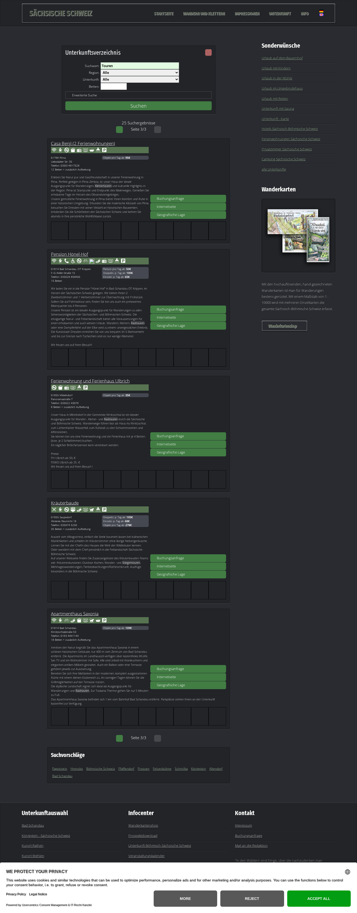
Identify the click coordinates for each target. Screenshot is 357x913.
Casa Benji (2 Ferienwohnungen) (83, 143)
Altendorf (216, 768)
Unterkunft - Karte (275, 118)
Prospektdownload (142, 835)
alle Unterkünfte (274, 169)
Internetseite (166, 206)
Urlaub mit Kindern (276, 68)
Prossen (143, 768)
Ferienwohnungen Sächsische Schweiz (291, 138)
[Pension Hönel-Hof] (188, 279)
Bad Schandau (62, 776)
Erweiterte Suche (84, 95)
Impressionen (247, 13)
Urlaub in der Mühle (277, 78)
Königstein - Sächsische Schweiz (46, 835)
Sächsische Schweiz (60, 13)
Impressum (243, 825)
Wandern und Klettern (204, 13)
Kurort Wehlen (33, 855)
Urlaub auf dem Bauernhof (282, 58)
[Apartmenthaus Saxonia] (188, 638)
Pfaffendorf (126, 768)
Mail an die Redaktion (251, 845)
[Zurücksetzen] (208, 52)
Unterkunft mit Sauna (278, 108)
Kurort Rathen (32, 845)
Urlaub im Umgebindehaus (282, 88)
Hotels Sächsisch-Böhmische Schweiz (290, 128)
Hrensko (77, 768)
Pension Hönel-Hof (69, 254)
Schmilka (181, 768)
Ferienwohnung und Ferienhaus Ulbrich (90, 381)
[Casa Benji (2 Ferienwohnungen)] (188, 168)
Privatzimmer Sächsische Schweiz (287, 149)
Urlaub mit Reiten (275, 98)
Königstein (198, 768)
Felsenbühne (162, 768)
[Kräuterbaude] (188, 528)
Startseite (163, 13)
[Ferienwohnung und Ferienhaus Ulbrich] (188, 406)
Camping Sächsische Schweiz (284, 159)
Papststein (59, 768)
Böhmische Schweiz (100, 768)
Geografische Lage (171, 214)
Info (305, 13)
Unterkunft (280, 13)
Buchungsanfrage (170, 198)
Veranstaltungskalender (146, 855)
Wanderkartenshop (282, 325)
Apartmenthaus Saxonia (75, 613)
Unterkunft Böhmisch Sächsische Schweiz (159, 845)
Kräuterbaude (65, 503)
